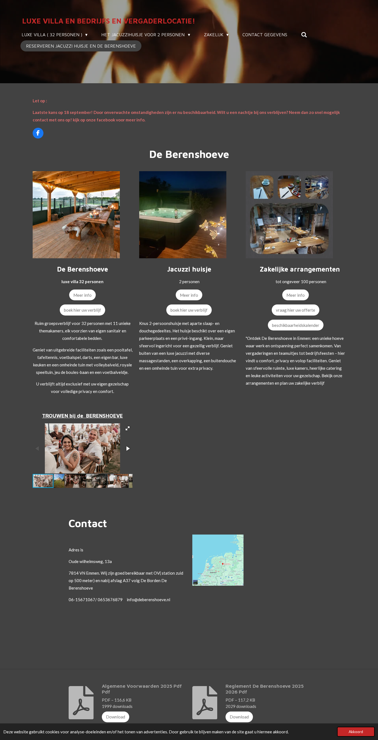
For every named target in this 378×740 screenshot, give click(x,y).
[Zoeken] (304, 34)
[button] (127, 428)
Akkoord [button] (356, 731)
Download (115, 716)
